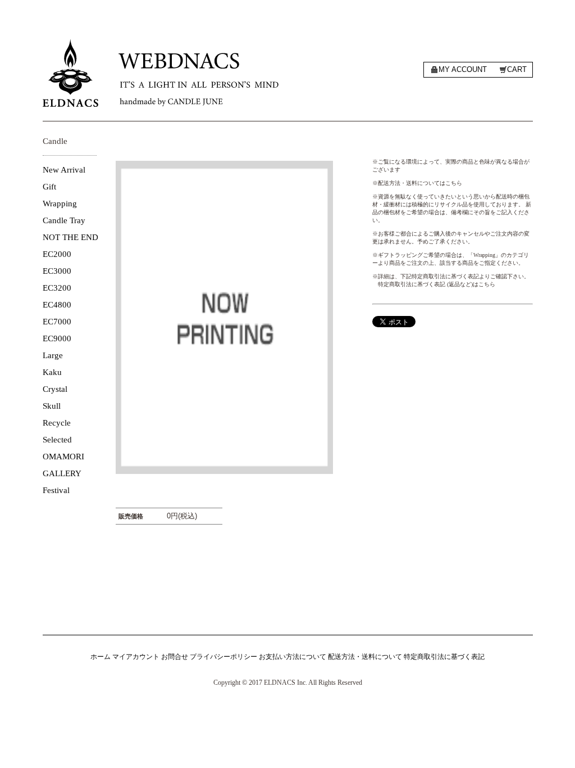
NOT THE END (70, 237)
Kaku (52, 372)
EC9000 (57, 338)
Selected (57, 439)
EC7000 (57, 321)
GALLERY (62, 473)
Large (53, 355)
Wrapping (60, 203)
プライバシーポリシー (223, 657)
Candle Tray (64, 220)
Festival (56, 490)
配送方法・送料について (365, 657)
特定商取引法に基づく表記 (444, 657)
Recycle (57, 422)
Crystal (55, 389)
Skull (52, 405)
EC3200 (57, 287)
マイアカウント (135, 657)
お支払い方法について (292, 657)
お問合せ (174, 657)
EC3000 (57, 270)
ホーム (100, 657)
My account (463, 69)
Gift (49, 186)
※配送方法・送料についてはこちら (417, 183)
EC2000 (57, 254)
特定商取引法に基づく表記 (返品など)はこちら (436, 284)
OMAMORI (63, 456)
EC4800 (57, 304)
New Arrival (64, 169)
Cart (517, 69)
